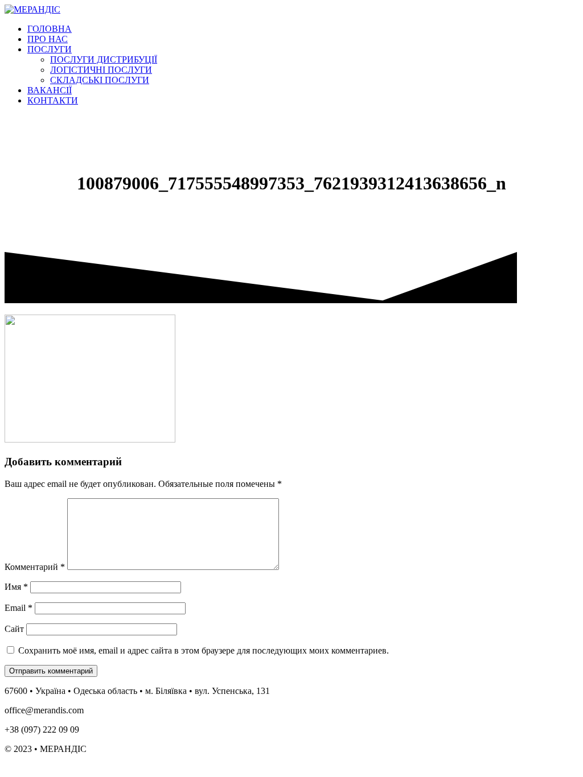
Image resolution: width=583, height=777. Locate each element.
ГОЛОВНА (49, 29)
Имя (16, 587)
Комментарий (35, 567)
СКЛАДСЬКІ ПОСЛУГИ (99, 80)
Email (18, 608)
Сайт (14, 629)
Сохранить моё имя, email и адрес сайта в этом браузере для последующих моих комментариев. (203, 650)
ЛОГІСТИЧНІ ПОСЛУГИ (101, 70)
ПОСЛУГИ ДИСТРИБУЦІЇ (103, 59)
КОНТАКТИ (52, 100)
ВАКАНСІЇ (49, 90)
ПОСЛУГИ (49, 49)
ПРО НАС (47, 39)
